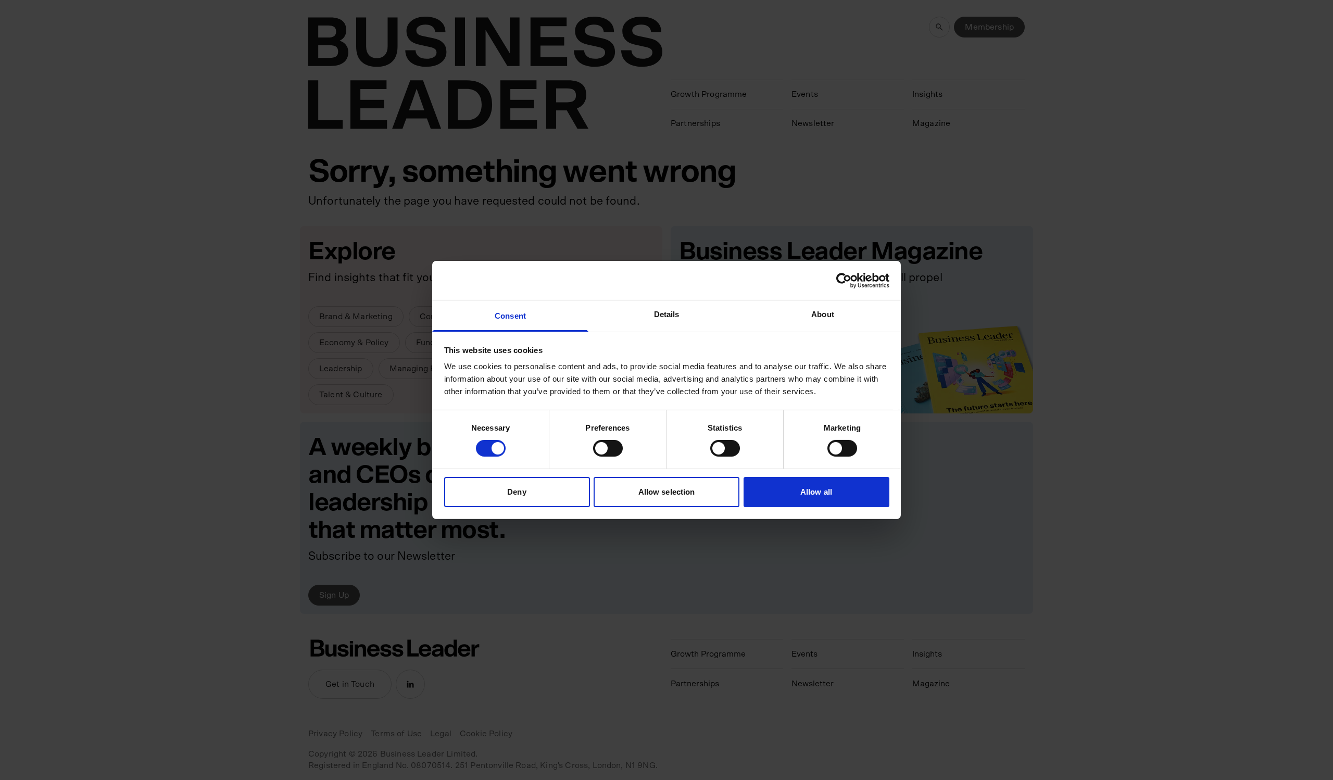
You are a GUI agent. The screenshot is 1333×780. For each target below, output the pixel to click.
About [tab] (822, 314)
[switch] (608, 448)
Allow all (816, 491)
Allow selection (666, 491)
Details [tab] (667, 314)
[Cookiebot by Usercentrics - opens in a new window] (843, 280)
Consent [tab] (510, 315)
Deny (516, 491)
